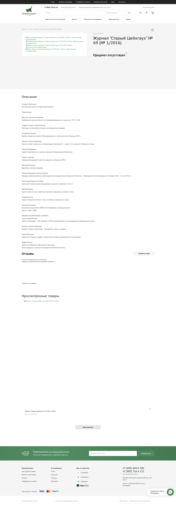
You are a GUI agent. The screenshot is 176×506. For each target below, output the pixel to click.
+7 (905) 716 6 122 (133, 471)
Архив (128, 19)
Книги (74, 19)
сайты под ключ (135, 501)
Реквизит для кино (100, 2)
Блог (113, 2)
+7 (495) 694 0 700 (133, 468)
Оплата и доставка (65, 2)
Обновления (114, 19)
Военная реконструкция (55, 19)
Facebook (84, 473)
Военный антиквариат (93, 19)
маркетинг (146, 501)
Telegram (84, 481)
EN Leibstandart (148, 7)
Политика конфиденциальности (66, 501)
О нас (53, 2)
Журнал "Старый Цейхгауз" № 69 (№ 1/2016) (40, 411)
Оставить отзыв (144, 253)
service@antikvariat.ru (68, 7)
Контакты (122, 2)
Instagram (85, 477)
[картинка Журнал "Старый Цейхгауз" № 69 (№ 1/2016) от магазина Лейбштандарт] (88, 353)
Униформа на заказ (83, 2)
